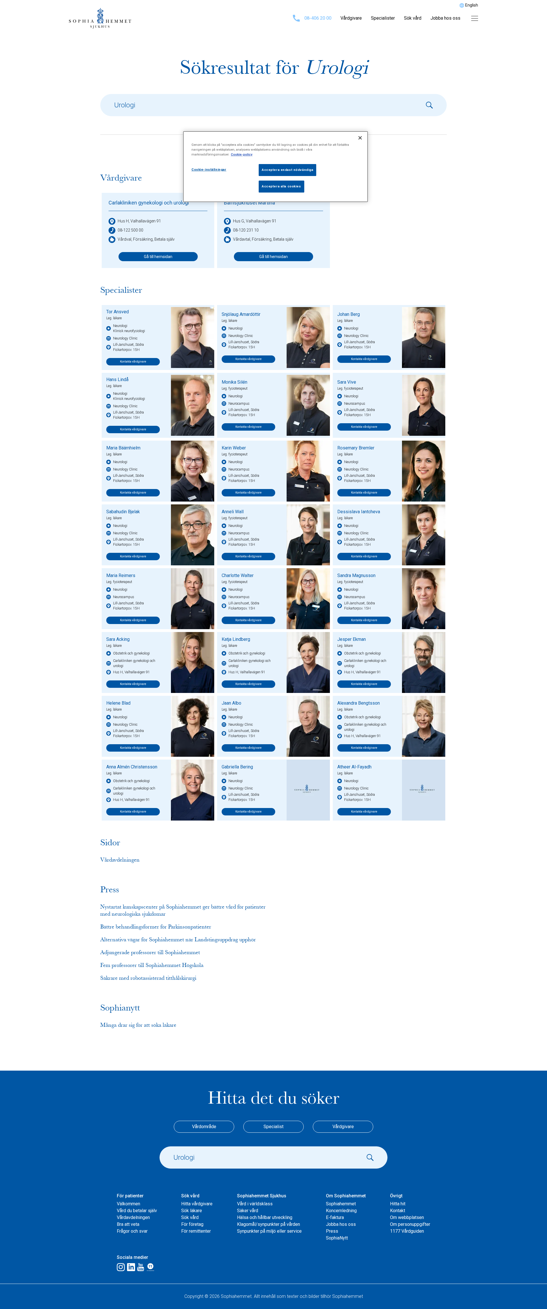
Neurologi (120, 326)
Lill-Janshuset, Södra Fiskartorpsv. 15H (128, 347)
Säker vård (247, 1210)
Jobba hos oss (445, 18)
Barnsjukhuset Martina (249, 203)
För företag (192, 1224)
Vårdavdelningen (133, 1217)
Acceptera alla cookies (281, 186)
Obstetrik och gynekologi (131, 653)
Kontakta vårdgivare (133, 361)
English (471, 5)
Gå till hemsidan (158, 256)
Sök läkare (191, 1210)
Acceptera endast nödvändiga (287, 170)
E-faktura (335, 1217)
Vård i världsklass (255, 1203)
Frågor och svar (132, 1231)
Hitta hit (397, 1203)
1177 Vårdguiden (407, 1231)
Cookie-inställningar (208, 169)
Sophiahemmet (341, 1203)
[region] (275, 166)
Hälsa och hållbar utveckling (264, 1217)
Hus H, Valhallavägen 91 (139, 221)
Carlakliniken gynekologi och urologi (149, 203)
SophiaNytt (337, 1238)
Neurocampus (239, 404)
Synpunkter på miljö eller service (269, 1231)
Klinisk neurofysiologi (129, 331)
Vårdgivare (351, 18)
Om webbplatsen (407, 1217)
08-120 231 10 (246, 230)
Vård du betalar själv (137, 1210)
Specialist (273, 1126)
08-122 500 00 (130, 230)
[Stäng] (360, 138)
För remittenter (196, 1231)
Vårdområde (204, 1126)
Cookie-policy (241, 154)
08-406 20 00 (317, 18)
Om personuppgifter (410, 1224)
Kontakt (397, 1210)
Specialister (383, 18)
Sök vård (412, 18)
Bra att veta (128, 1224)
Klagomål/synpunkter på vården (268, 1224)
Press (332, 1231)
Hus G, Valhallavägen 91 (254, 221)
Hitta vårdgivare (197, 1203)
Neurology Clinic (125, 338)
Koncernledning (341, 1210)
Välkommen (128, 1203)
